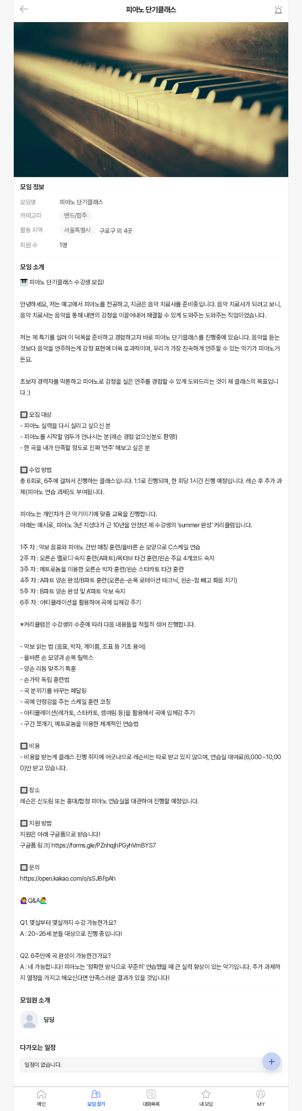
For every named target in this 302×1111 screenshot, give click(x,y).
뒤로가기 (24, 9)
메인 (41, 1104)
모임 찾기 (96, 1104)
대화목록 (151, 1104)
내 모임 (206, 1104)
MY (260, 1104)
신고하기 (278, 9)
